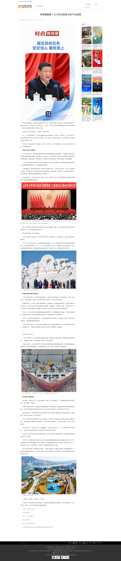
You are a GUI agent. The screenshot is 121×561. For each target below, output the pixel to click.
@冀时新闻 (81, 542)
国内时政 (41, 6)
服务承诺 (63, 547)
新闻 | (23, 1)
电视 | (25, 1)
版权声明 (68, 547)
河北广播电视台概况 (49, 547)
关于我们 (74, 547)
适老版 (96, 4)
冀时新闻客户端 (100, 542)
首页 (37, 6)
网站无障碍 (88, 4)
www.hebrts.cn (23, 543)
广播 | (28, 1)
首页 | (20, 1)
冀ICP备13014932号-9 (34, 550)
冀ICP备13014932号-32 (46, 550)
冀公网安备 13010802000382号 (61, 552)
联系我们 (57, 547)
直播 (31, 1)
